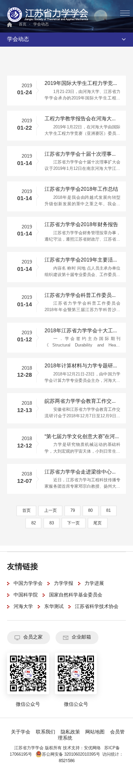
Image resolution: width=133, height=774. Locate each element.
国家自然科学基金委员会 (75, 595)
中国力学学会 (28, 583)
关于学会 (20, 732)
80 (90, 510)
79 (72, 510)
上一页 (50, 510)
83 (51, 523)
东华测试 (54, 606)
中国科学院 (26, 595)
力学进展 (94, 583)
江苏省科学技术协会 (96, 606)
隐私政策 (70, 732)
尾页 (97, 523)
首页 (26, 510)
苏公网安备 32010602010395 (69, 754)
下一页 (73, 523)
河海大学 (23, 606)
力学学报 (63, 583)
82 (33, 523)
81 (108, 510)
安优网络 (92, 748)
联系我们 (45, 732)
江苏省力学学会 (47, 14)
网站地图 (95, 732)
